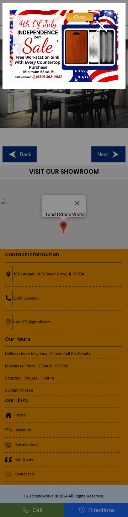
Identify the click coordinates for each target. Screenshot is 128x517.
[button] (80, 17)
